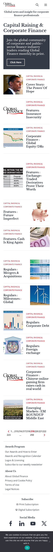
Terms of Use (12, 484)
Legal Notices (12, 489)
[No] (49, 541)
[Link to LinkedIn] (21, 523)
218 (28, 431)
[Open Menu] (45, 5)
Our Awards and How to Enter (21, 451)
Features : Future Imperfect (11, 215)
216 (20, 431)
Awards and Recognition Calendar (23, 456)
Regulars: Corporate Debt (37, 324)
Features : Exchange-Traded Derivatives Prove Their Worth (35, 181)
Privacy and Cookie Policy (18, 480)
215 (16, 431)
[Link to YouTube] (32, 523)
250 (32, 434)
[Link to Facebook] (10, 523)
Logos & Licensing (14, 460)
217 (24, 431)
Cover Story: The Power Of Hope (36, 88)
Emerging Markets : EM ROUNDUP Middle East (36, 413)
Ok (27, 548)
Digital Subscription (28, 509)
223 (9, 434)
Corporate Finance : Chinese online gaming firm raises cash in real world (37, 380)
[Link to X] (44, 523)
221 (40, 431)
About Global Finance (16, 476)
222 (44, 431)
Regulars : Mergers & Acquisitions (12, 273)
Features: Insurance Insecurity (33, 114)
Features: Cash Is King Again (14, 240)
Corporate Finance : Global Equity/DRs (35, 141)
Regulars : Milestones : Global (12, 299)
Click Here (15, 62)
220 (36, 431)
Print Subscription (29, 504)
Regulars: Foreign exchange (33, 349)
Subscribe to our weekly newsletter (23, 464)
